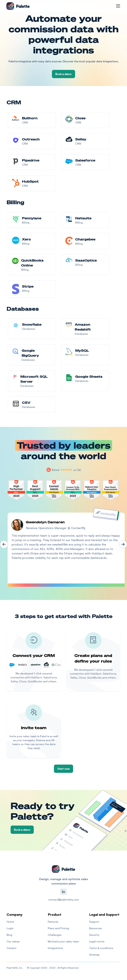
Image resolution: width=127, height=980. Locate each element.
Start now (63, 768)
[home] (18, 6)
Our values (13, 941)
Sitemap (94, 954)
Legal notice (96, 941)
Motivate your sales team (63, 941)
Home (10, 921)
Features (53, 921)
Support (94, 921)
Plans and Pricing (58, 928)
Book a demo (63, 74)
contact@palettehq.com (63, 899)
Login (10, 928)
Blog (9, 934)
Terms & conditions (101, 948)
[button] (117, 6)
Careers (11, 948)
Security (94, 934)
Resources (95, 928)
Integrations (55, 948)
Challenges (55, 934)
